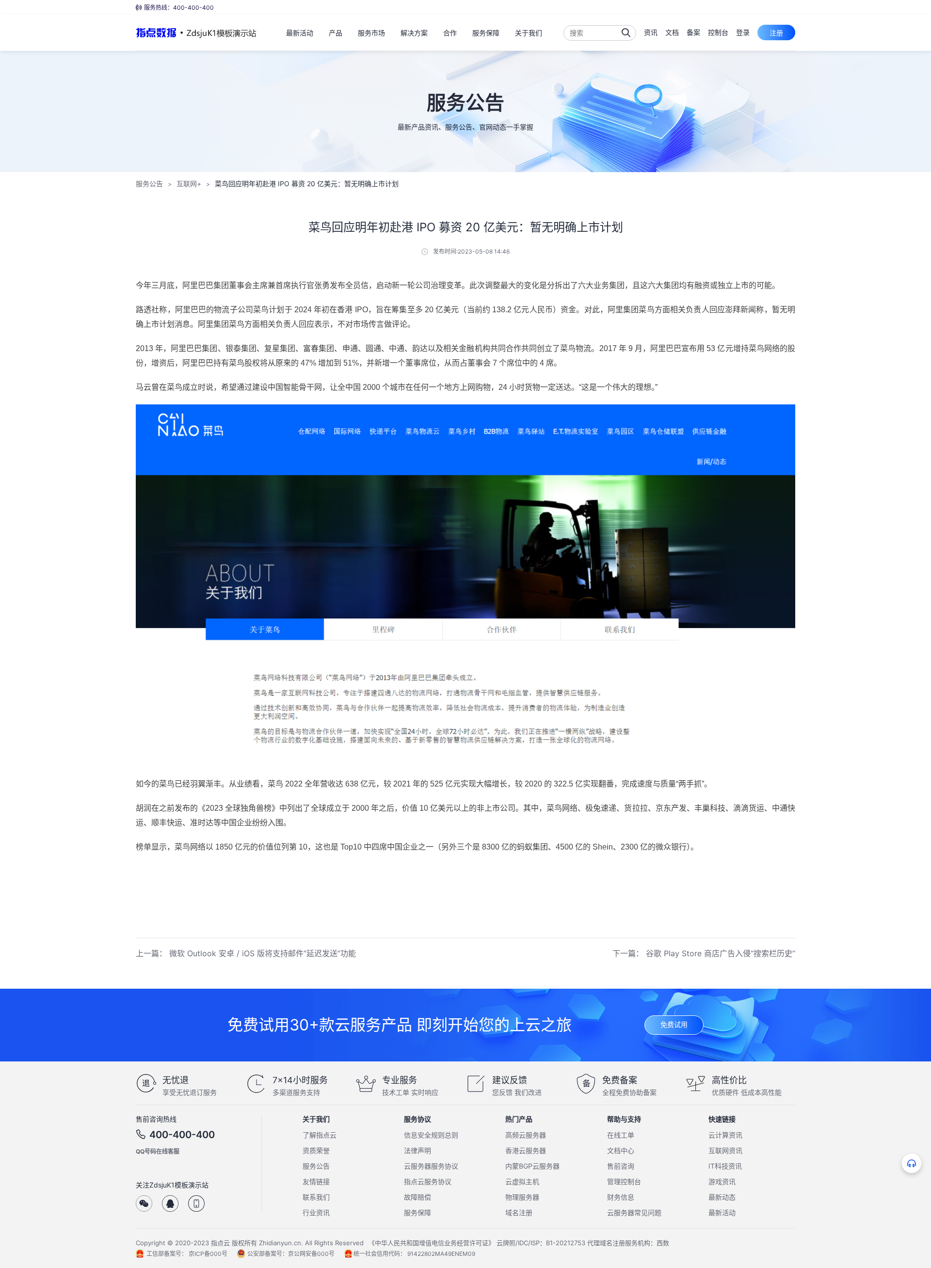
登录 (743, 32)
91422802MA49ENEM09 (441, 1253)
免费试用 (674, 1024)
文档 (672, 32)
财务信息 (620, 1197)
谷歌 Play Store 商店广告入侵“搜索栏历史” (720, 953)
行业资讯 (316, 1212)
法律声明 (417, 1150)
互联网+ (189, 183)
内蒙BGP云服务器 (532, 1166)
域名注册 (518, 1212)
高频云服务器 (525, 1135)
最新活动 (722, 1212)
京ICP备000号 (208, 1253)
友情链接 (316, 1181)
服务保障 (417, 1212)
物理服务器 (522, 1197)
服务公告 (149, 183)
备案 (693, 32)
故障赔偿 (417, 1197)
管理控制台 (624, 1181)
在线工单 (620, 1135)
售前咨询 (620, 1166)
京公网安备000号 (311, 1253)
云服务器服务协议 (431, 1166)
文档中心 (620, 1150)
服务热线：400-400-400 (179, 7)
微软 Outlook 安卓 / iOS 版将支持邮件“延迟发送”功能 (262, 953)
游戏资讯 (722, 1181)
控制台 (718, 32)
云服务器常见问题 (634, 1212)
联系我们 (316, 1197)
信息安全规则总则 (431, 1135)
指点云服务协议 (427, 1181)
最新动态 (722, 1197)
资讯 (651, 32)
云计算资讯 (725, 1135)
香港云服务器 (525, 1150)
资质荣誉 (316, 1150)
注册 (776, 33)
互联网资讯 (725, 1150)
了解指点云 (320, 1135)
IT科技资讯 (725, 1166)
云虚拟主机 (522, 1181)
